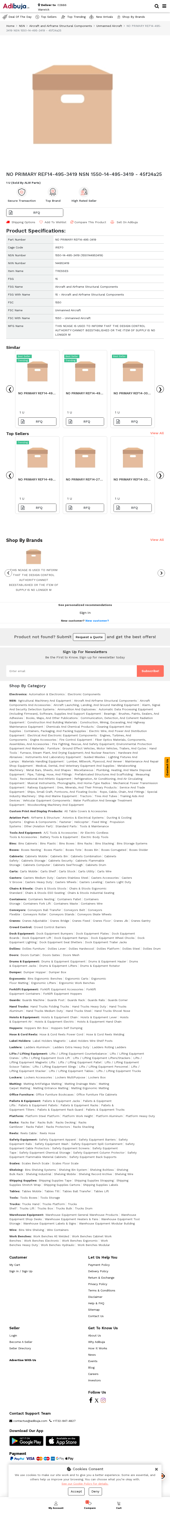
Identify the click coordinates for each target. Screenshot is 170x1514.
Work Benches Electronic (41, 1240)
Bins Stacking (104, 843)
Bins (12, 843)
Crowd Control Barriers (50, 927)
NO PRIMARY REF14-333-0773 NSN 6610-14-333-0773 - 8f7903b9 (132, 480)
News (92, 1354)
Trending (23, 360)
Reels (13, 1133)
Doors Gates (51, 955)
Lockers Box (97, 1077)
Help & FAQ (96, 1303)
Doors (13, 955)
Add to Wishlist (55, 222)
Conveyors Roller (34, 914)
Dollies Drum (152, 948)
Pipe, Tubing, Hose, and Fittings (49, 774)
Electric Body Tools (94, 837)
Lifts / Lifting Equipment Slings (54, 1066)
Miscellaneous (83, 770)
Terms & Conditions (101, 1290)
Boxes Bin (91, 849)
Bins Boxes (66, 843)
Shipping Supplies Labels (100, 1184)
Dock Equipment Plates (92, 933)
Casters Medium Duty (38, 877)
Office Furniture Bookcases (55, 1094)
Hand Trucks (18, 1006)
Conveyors (17, 910)
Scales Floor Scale (65, 1163)
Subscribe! (150, 671)
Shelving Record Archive (95, 1174)
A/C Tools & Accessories (60, 832)
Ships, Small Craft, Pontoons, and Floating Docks (62, 791)
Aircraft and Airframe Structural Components (60, 25)
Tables (14, 1191)
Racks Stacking (83, 1126)
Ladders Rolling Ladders (109, 1047)
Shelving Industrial (38, 1174)
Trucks (14, 1204)
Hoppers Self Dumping (66, 1028)
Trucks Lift (26, 1208)
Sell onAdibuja (127, 222)
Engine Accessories (43, 739)
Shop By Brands (133, 16)
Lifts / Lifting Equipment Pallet (80, 1062)
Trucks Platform (53, 1204)
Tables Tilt (52, 1191)
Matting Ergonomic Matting (90, 1088)
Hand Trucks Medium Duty (44, 1010)
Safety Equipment (22, 1139)
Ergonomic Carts (76, 978)
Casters (15, 877)
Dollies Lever (57, 948)
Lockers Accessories (38, 1077)
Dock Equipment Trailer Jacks (106, 942)
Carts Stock (67, 871)
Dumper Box (57, 972)
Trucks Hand (30, 1204)
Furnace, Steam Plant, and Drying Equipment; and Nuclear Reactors (67, 752)
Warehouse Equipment (26, 1214)
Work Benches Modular (94, 1245)
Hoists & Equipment (24, 1017)
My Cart (14, 1264)
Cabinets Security (60, 860)
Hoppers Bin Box (36, 1028)
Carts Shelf (48, 871)
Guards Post (55, 1000)
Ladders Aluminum (37, 1047)
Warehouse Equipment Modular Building (107, 1223)
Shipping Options (23, 222)
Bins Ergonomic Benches (45, 978)
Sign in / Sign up (21, 1271)
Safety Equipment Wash (51, 1144)
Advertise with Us (22, 1360)
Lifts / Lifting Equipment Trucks (118, 1071)
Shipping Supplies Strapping (94, 1180)
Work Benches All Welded (51, 1236)
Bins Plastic (48, 843)
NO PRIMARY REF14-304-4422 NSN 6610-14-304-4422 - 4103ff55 (132, 394)
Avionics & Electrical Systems (83, 817)
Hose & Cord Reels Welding (105, 1034)
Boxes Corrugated (113, 849)
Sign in (85, 613)
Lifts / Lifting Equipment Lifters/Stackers (101, 1058)
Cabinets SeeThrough (68, 865)
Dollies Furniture (33, 948)
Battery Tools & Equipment (59, 837)
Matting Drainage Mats (80, 1083)
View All (157, 433)
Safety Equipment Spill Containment (97, 1144)
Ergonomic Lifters (43, 983)
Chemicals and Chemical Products (70, 726)
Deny (95, 1491)
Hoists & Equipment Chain (59, 1017)
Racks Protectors (58, 1126)
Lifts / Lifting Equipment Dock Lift (46, 1058)
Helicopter (81, 822)
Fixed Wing (99, 822)
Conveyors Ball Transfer (44, 910)
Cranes (14, 920)
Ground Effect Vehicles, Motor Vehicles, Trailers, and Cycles (104, 748)
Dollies (14, 948)
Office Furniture (21, 1094)
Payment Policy (99, 1264)
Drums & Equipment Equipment (63, 961)
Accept (76, 1491)
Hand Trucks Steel (78, 1010)
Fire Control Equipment (75, 739)
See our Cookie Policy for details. (85, 1483)
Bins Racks (84, 843)
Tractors (86, 796)
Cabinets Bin (59, 856)
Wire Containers (58, 1229)
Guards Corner (118, 1000)
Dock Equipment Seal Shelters (60, 942)
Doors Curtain (30, 955)
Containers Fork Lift (37, 903)
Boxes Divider (138, 849)
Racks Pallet (34, 1126)
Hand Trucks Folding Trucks (49, 1006)
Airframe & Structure (45, 817)
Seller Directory (20, 1348)
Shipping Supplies (22, 1180)
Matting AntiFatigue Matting (42, 1083)
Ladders (15, 1047)
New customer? (97, 620)
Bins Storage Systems (132, 843)
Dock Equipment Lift (36, 937)
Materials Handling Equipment (43, 761)
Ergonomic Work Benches (77, 983)
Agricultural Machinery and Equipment (44, 700)
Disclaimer (95, 1296)
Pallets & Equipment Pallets (38, 1105)
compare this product (90, 222)
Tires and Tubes (106, 796)
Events (92, 1361)
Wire (12, 1229)
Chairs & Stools (20, 888)
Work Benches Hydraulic (58, 1245)
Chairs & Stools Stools (50, 888)
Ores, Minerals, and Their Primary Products (87, 787)
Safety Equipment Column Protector (99, 1152)
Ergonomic (17, 978)
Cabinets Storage (33, 860)
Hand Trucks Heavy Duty (89, 1006)
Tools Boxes (28, 1197)
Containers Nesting (41, 899)
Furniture (53, 748)
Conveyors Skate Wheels (94, 914)
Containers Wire (92, 903)
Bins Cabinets (27, 843)
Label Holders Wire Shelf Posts (91, 1040)
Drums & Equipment (24, 961)
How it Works (97, 1348)
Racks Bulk (45, 1122)
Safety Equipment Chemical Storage (44, 1152)
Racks (13, 1122)
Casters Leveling (90, 882)
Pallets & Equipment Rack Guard (60, 1109)
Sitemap (94, 1309)
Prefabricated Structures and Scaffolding (104, 774)
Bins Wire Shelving (31, 1229)
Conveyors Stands (61, 914)
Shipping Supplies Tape (55, 1180)
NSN (22, 25)
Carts (13, 871)
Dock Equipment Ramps (71, 937)
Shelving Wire (124, 1174)
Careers (93, 1374)
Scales (14, 1163)
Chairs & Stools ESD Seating (45, 892)
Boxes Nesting (31, 849)
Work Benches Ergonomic (80, 1240)
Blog (91, 1367)
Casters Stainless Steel (72, 877)
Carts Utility (86, 871)
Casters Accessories (105, 877)
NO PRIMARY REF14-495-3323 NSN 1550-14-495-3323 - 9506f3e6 (84, 394)
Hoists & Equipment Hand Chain (99, 1021)
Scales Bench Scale (35, 1163)
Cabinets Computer (36, 865)
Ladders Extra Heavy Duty (71, 1047)
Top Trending (76, 16)
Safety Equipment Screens (71, 1148)
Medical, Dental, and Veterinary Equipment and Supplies (75, 765)
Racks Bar (28, 1122)
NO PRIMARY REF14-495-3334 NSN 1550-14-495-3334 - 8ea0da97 (37, 394)
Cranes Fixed (81, 920)
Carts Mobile (29, 871)
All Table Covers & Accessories (85, 811)
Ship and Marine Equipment (57, 796)
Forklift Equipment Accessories (61, 989)
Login (13, 1335)
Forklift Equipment (23, 989)
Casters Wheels (65, 882)
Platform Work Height (77, 1116)
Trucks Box (45, 1208)
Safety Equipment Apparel (57, 1139)
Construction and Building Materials (52, 722)
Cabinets (16, 856)
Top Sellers (49, 16)
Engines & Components (40, 822)
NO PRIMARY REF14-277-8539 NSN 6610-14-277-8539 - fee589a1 (84, 480)
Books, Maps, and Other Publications (52, 718)
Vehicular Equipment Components (46, 800)
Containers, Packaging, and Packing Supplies (55, 731)
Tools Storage (50, 1197)
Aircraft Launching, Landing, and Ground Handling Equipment (96, 705)
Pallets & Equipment (24, 1101)
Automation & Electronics (47, 694)
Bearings (110, 713)
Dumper (15, 972)
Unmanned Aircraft (109, 25)
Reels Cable (28, 1133)
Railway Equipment (40, 787)
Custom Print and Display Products (35, 811)
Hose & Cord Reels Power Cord (61, 1034)
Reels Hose (47, 1133)
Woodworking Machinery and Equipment (55, 804)
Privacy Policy (97, 1284)
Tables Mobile (31, 1191)
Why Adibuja (96, 1342)
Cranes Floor (102, 920)
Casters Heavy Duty (38, 882)
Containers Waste (66, 903)
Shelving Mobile (65, 1174)
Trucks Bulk (64, 1208)
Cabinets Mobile (36, 856)
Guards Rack (76, 1000)
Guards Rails (96, 1000)
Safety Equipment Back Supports (93, 1157)
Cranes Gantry (141, 920)
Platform (16, 1116)
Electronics (17, 694)
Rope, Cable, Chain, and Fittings (122, 791)
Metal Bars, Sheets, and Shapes (48, 770)
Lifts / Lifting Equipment (28, 1053)
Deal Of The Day (20, 16)
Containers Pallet (69, 899)
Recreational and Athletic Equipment (45, 778)
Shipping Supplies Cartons (62, 1184)
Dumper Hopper (34, 972)
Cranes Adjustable (34, 920)
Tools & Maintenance (94, 826)
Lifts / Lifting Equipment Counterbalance (78, 1053)
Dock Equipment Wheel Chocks (113, 937)
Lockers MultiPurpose (70, 1077)
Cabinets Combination (86, 856)
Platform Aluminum (109, 1116)
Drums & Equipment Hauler (107, 961)
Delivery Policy (98, 1271)
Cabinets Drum (96, 865)
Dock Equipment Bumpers (54, 933)
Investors (94, 1380)
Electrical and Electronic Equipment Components (62, 735)
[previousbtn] (8, 573)
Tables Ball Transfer (76, 1191)
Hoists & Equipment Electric (54, 1021)
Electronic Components (84, 694)
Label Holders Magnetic (49, 1040)
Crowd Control (20, 927)
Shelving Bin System (73, 1169)
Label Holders (19, 1040)
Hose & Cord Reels (23, 1034)
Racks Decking (65, 1122)
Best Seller (24, 356)
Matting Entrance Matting (50, 1088)
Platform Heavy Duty (140, 1116)
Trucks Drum (83, 1208)
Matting (15, 1083)
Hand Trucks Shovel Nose (112, 1010)
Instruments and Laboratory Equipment (53, 757)
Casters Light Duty (118, 882)
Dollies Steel (131, 948)
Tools (13, 1197)
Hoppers (15, 1028)
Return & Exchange (101, 1277)
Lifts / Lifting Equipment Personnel (103, 1066)
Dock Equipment (21, 933)
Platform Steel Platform (42, 1116)
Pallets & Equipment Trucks (105, 1109)
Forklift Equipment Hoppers (62, 993)
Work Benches (20, 1236)
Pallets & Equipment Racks (79, 1105)
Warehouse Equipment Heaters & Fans (71, 1219)
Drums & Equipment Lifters (58, 965)
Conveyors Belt (74, 910)
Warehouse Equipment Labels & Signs (49, 1223)
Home (10, 25)
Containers (17, 899)
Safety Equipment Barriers (97, 1139)
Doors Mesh (71, 955)
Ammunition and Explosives (76, 709)
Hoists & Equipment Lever (98, 1017)
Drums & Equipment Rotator (100, 965)
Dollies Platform (108, 948)
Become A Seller (20, 1342)
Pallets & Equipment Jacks (61, 1101)
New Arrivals (104, 16)
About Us (94, 1335)
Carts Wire (104, 871)
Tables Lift (101, 1191)
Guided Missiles (94, 757)
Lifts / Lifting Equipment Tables (71, 1071)
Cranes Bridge (59, 920)
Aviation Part (18, 817)
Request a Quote (89, 637)
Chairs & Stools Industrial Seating (91, 892)
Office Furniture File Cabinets (96, 1094)
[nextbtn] (161, 573)
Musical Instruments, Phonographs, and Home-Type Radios (68, 783)
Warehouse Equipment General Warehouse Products (81, 1214)
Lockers (15, 1077)
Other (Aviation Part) (38, 826)
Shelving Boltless (102, 1169)
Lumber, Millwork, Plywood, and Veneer (94, 761)
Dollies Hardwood (81, 948)
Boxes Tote (73, 849)
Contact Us (96, 1316)
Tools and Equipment (25, 832)
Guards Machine (33, 1000)
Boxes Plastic (53, 849)
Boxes (13, 849)
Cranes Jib (121, 920)
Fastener (65, 822)
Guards (14, 1000)
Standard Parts (66, 826)
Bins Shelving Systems (40, 1169)
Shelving (15, 1169)
